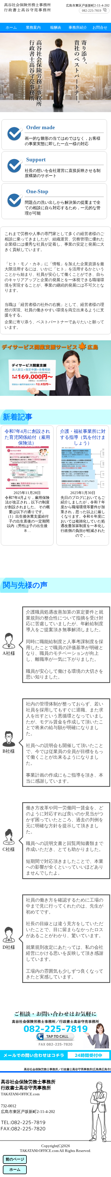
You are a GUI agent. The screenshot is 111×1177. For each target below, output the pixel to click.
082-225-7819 (91, 10)
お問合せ (99, 27)
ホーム (14, 1170)
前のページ (15, 1159)
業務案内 (33, 27)
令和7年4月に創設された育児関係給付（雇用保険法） (27, 437)
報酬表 (55, 27)
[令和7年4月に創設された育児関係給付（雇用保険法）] (27, 487)
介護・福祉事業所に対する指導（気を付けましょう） (83, 437)
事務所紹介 (78, 27)
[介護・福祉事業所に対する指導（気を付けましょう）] (82, 487)
